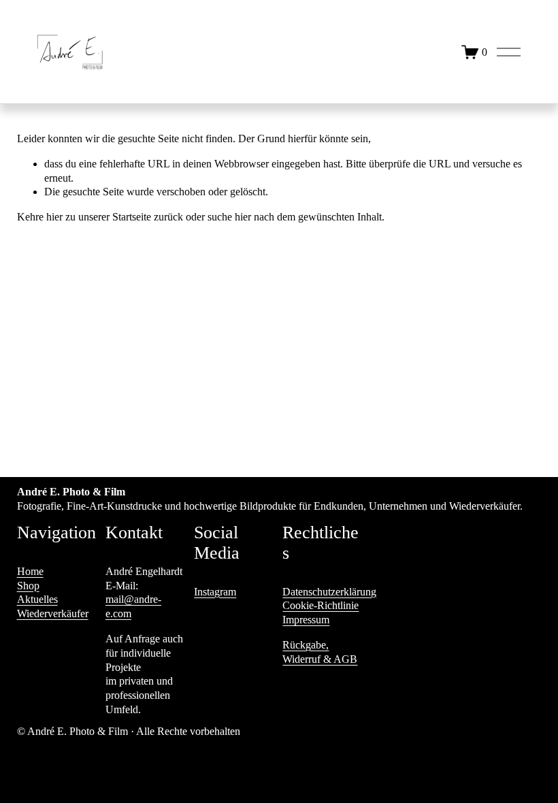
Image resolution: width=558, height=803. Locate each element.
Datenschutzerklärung (329, 591)
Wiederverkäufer (52, 613)
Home (30, 571)
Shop (28, 585)
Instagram (215, 591)
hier (54, 217)
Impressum (305, 619)
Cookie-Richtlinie (320, 605)
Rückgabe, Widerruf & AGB (319, 652)
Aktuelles (37, 599)
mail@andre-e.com (133, 606)
